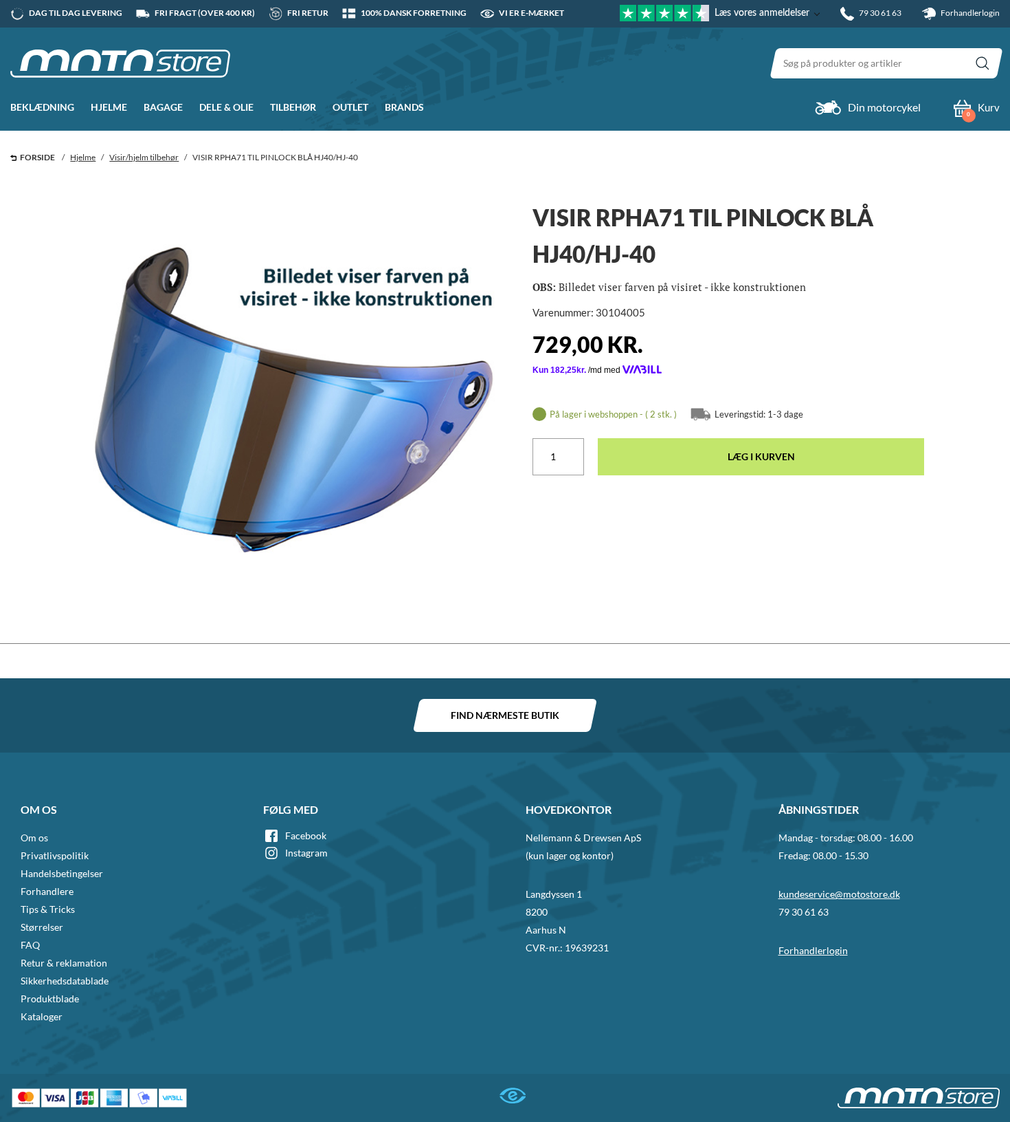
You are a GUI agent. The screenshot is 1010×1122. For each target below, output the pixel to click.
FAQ (30, 945)
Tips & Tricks (48, 909)
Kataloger (42, 1016)
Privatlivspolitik (55, 855)
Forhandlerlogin (969, 13)
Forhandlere (47, 891)
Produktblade (50, 998)
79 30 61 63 (803, 912)
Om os (34, 837)
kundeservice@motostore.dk (839, 894)
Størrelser (42, 927)
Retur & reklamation (64, 963)
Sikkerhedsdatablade (65, 980)
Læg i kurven (761, 456)
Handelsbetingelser (62, 873)
